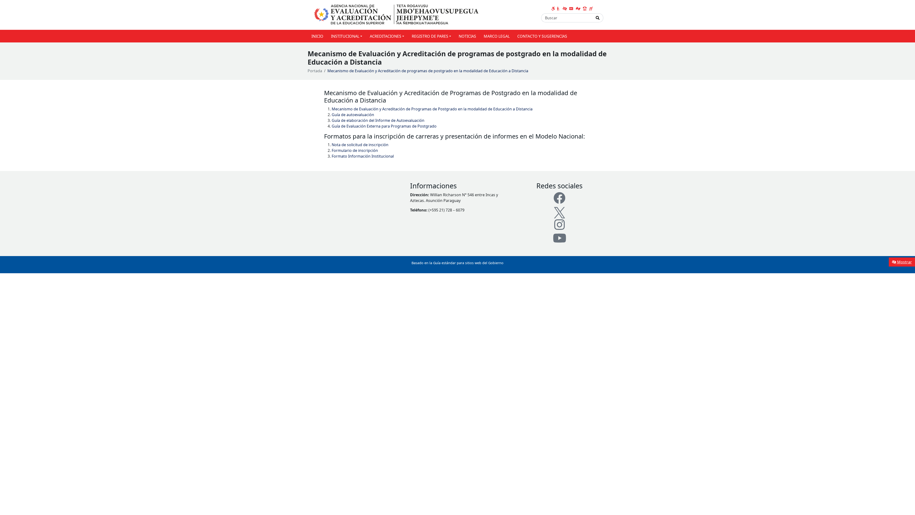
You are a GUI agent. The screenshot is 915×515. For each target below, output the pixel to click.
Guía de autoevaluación (353, 114)
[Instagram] (559, 225)
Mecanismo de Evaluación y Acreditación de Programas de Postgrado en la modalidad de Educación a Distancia (432, 109)
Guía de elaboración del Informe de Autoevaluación (378, 120)
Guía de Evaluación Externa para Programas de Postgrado (384, 126)
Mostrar (904, 262)
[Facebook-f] (559, 198)
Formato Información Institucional (363, 156)
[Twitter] (559, 212)
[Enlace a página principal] (397, 14)
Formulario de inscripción (355, 150)
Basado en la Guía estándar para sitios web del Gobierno (457, 263)
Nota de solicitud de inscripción (360, 144)
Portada (315, 70)
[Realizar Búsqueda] (597, 17)
